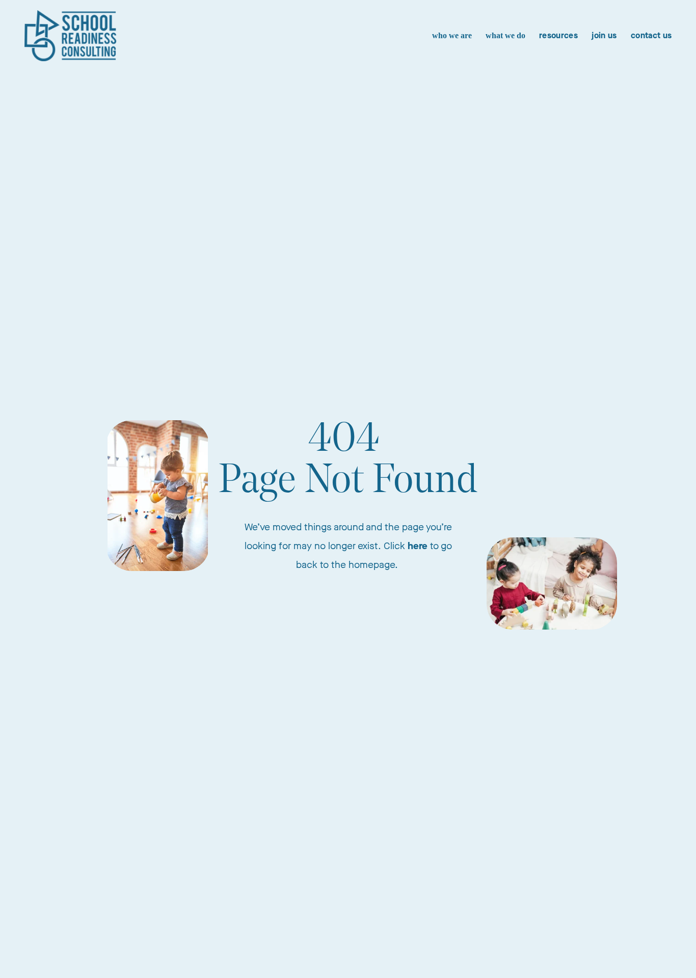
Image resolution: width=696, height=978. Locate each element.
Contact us (651, 35)
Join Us (604, 35)
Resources (558, 35)
